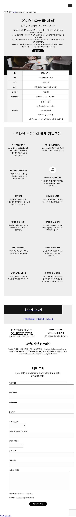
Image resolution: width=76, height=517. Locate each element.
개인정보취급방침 (29, 319)
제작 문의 (38, 51)
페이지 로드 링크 (5, 516)
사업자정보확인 (41, 319)
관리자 (14, 12)
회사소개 (50, 319)
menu (65, 5)
